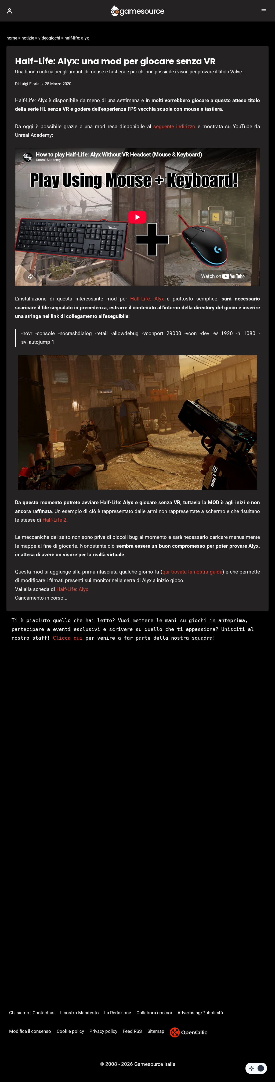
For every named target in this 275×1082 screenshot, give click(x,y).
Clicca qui (67, 638)
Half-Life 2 (54, 520)
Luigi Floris (29, 83)
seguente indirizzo (174, 126)
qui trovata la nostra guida (192, 572)
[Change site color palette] (256, 1068)
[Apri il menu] (264, 10)
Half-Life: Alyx (147, 299)
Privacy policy (103, 1031)
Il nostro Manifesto (79, 1012)
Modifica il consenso (30, 1031)
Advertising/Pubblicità (200, 1012)
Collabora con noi (154, 1012)
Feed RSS (132, 1031)
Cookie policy (70, 1031)
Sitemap (155, 1031)
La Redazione (117, 1012)
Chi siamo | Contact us (32, 1012)
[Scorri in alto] (261, 1061)
